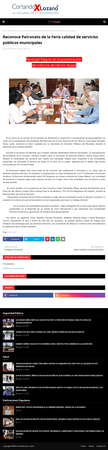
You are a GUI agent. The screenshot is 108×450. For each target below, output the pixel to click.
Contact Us (100, 446)
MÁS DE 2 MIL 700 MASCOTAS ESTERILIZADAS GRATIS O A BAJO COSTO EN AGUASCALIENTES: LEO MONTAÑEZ (59, 389)
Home (83, 446)
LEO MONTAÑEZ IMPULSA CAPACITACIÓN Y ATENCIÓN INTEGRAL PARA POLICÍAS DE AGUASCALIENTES (53, 321)
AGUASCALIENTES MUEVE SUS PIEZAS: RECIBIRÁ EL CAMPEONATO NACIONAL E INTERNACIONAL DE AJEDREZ (60, 432)
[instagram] (80, 295)
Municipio (12, 31)
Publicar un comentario (13, 268)
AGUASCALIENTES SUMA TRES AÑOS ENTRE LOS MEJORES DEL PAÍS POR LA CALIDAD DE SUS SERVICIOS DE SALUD (57, 365)
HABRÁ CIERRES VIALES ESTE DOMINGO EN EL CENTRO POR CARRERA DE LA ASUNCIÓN (54, 344)
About (91, 446)
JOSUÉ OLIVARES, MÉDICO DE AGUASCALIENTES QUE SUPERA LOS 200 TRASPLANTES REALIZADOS (59, 375)
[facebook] (28, 295)
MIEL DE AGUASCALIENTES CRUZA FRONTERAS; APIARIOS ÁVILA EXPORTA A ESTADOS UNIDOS (58, 419)
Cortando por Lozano (13, 49)
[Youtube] (28, 301)
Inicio (5, 31)
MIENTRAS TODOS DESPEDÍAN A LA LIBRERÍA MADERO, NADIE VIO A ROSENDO (51, 407)
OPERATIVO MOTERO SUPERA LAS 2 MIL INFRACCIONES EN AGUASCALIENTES (50, 332)
